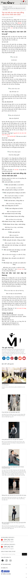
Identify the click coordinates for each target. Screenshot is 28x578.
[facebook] (3, 561)
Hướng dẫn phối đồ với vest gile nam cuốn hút (12, 439)
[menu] (2, 2)
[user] (25, 1)
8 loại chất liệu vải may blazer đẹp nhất (11, 412)
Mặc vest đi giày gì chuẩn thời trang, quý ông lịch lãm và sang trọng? (14, 523)
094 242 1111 (8, 539)
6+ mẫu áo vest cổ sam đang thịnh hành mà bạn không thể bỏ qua (13, 467)
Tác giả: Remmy (7, 348)
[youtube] (11, 561)
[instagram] (7, 561)
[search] (21, 2)
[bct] (5, 571)
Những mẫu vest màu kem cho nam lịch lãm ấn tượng (14, 495)
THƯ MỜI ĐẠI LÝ (5, 384)
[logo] (10, 2)
